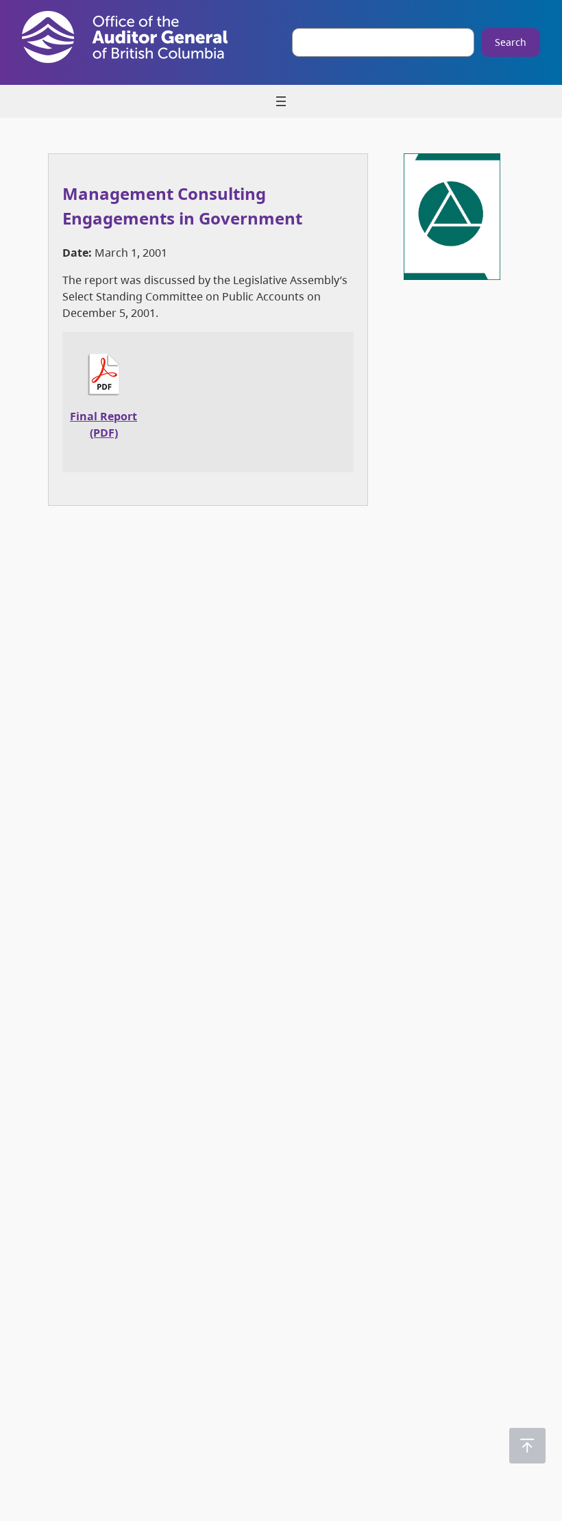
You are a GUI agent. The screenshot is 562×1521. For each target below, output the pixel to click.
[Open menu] (281, 101)
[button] (527, 1446)
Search (510, 42)
